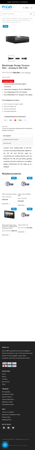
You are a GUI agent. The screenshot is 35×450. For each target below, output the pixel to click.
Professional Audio (8, 404)
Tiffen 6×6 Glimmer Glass (9, 194)
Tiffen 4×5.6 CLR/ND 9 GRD (24, 195)
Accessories (12, 128)
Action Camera (7, 397)
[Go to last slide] (9, 58)
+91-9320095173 (23, 2)
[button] (11, 58)
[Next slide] (26, 58)
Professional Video (8, 394)
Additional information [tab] (10, 139)
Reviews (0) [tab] (7, 143)
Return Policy (13, 445)
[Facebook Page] (5, 444)
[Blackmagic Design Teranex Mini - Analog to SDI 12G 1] (17, 39)
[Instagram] (8, 428)
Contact (4, 379)
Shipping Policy (6, 420)
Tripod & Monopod (8, 399)
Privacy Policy (6, 417)
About (4, 376)
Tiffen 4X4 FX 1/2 (23, 225)
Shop (3, 384)
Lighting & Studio (7, 402)
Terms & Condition (8, 412)
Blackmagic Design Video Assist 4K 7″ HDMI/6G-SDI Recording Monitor (9, 226)
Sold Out (5, 203)
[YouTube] (13, 428)
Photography (6, 392)
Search (31, 14)
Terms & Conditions (22, 445)
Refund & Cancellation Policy (11, 414)
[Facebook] (4, 428)
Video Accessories (20, 128)
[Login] (24, 7)
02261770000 (15, 2)
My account (5, 382)
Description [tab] (7, 136)
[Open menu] (31, 8)
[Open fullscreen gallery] (31, 53)
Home (4, 374)
